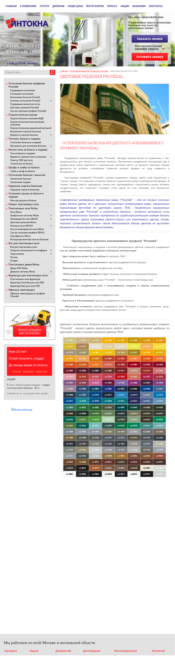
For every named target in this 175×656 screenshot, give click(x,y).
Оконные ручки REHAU (21, 225)
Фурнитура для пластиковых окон (28, 275)
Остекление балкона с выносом (27, 175)
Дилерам (58, 6)
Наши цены (75, 6)
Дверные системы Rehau (22, 271)
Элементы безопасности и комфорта (28, 250)
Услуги (44, 6)
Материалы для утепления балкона (28, 145)
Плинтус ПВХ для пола (21, 160)
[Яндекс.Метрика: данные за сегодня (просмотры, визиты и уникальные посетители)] (21, 409)
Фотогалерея (95, 6)
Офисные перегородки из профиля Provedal (27, 295)
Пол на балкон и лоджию (22, 153)
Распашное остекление (22, 93)
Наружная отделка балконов (25, 186)
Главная (11, 6)
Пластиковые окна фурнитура (25, 279)
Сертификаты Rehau (20, 236)
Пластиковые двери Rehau (24, 264)
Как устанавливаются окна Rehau (27, 229)
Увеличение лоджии (20, 182)
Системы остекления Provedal (25, 100)
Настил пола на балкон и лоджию (28, 149)
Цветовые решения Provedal (24, 107)
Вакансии (139, 6)
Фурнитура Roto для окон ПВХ (25, 286)
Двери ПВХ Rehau (19, 268)
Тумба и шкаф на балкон (22, 171)
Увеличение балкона (20, 178)
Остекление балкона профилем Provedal (89, 71)
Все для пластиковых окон (24, 243)
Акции (125, 6)
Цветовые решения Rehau (23, 222)
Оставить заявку (149, 57)
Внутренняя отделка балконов (25, 131)
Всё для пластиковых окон (23, 247)
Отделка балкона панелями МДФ (27, 118)
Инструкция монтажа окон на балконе (29, 239)
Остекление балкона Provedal (25, 97)
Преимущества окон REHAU (24, 218)
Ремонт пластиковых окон (24, 204)
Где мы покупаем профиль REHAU (27, 232)
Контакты (155, 6)
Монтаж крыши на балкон (23, 200)
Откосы (14, 257)
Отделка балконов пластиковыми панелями (27, 123)
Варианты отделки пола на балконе (28, 156)
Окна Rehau (16, 212)
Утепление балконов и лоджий (25, 142)
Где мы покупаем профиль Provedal (28, 111)
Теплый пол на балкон (21, 163)
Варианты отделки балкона (24, 134)
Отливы (14, 260)
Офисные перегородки (22, 289)
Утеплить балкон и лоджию (24, 138)
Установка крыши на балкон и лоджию (26, 195)
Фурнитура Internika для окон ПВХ (27, 282)
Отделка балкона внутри (23, 114)
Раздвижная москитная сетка (25, 104)
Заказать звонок (150, 39)
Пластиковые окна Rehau (23, 208)
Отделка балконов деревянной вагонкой (30, 128)
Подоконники (17, 253)
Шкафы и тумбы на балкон (24, 167)
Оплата (112, 6)
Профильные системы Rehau (24, 215)
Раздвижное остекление (22, 90)
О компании (28, 6)
